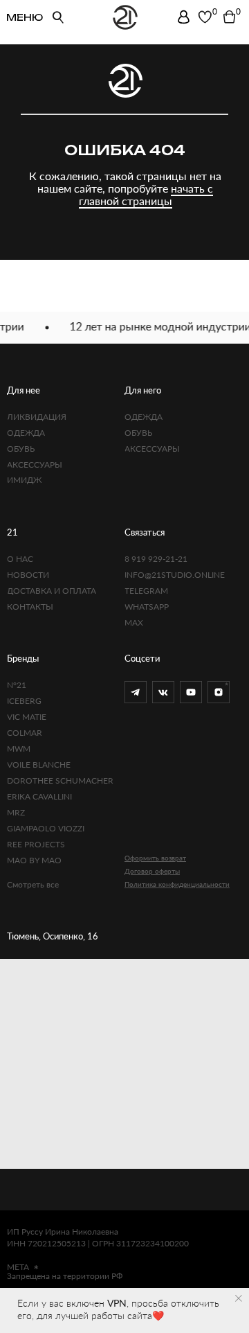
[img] (183, 17)
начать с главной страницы (146, 194)
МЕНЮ (24, 17)
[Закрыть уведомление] (239, 1298)
